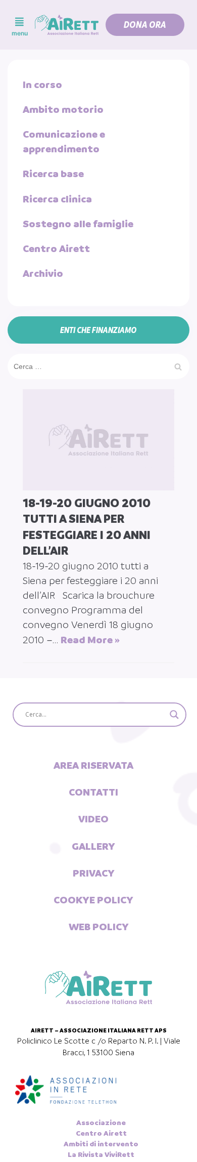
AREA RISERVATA (93, 765)
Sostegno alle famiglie (78, 223)
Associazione (101, 1122)
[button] (145, 25)
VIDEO (93, 818)
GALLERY (93, 846)
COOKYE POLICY (93, 899)
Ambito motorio (63, 109)
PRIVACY (94, 873)
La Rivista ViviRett (101, 1154)
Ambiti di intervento (101, 1143)
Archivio (43, 273)
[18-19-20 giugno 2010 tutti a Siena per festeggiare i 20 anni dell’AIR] (98, 439)
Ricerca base (53, 173)
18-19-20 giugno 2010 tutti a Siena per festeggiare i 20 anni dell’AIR (87, 526)
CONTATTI (93, 792)
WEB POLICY (99, 926)
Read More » (90, 639)
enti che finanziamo (98, 330)
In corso (42, 84)
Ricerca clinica (57, 198)
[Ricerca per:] (98, 366)
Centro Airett (56, 248)
